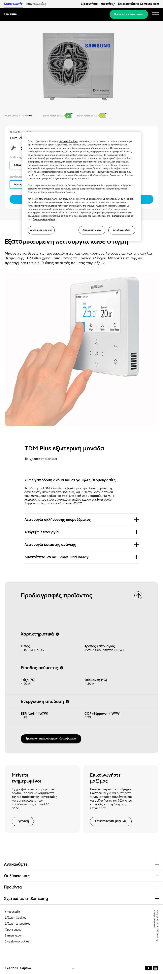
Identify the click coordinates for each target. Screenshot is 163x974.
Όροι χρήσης (13, 929)
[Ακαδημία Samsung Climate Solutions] (155, 968)
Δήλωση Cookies (15, 917)
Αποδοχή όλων (122, 230)
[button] (81, 480)
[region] (81, 186)
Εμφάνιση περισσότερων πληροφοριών (51, 738)
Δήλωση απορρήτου (17, 923)
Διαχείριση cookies (41, 230)
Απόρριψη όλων (91, 230)
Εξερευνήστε (89, 4)
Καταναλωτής (13, 4)
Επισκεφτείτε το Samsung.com (138, 4)
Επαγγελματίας (35, 4)
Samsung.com (14, 935)
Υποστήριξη (107, 4)
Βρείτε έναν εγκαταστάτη (128, 14)
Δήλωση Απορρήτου (44, 219)
